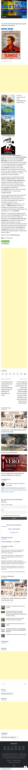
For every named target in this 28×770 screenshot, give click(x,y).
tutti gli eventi (14, 532)
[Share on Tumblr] (13, 373)
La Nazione (13, 580)
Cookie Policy (17, 760)
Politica (17, 580)
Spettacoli (10, 28)
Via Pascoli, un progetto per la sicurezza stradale (15, 606)
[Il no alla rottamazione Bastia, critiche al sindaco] (3, 625)
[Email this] (25, 373)
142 (16, 749)
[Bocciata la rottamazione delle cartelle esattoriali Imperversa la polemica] (3, 620)
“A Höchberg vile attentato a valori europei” (16, 634)
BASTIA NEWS (4, 28)
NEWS (24, 17)
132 (12, 749)
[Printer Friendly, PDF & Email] (5, 241)
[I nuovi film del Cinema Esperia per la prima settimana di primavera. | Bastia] (14, 7)
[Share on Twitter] (6, 373)
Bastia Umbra (7, 580)
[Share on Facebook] (2, 373)
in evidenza (5, 243)
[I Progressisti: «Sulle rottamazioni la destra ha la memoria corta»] (14, 587)
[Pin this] (21, 373)
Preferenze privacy (14, 762)
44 (4, 749)
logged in (16, 483)
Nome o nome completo (6, 504)
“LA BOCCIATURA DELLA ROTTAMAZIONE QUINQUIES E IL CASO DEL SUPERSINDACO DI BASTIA (16, 630)
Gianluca (4, 602)
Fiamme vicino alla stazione (9, 452)
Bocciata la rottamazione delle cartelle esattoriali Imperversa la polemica (15, 619)
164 (19, 749)
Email (2, 510)
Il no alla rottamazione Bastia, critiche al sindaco (15, 624)
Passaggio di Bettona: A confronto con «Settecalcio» (12, 563)
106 (8, 749)
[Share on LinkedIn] (10, 373)
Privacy (9, 760)
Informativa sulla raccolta (6, 768)
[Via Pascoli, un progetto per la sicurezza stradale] (3, 607)
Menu (5, 17)
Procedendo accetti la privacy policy (11, 515)
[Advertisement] (14, 79)
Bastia (3, 580)
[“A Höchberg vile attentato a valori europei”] (3, 636)
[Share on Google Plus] (17, 373)
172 (23, 749)
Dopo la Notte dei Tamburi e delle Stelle (16, 571)
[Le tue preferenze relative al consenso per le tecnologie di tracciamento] (25, 767)
